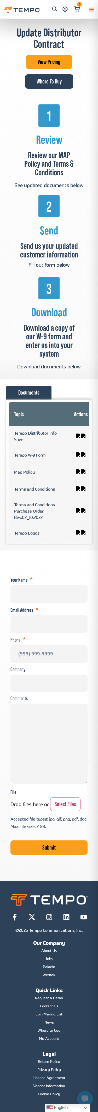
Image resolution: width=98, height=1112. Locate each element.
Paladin (49, 966)
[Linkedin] (66, 917)
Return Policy (49, 1061)
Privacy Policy (49, 1069)
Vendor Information (49, 1085)
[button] (91, 9)
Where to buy (49, 1030)
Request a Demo (49, 997)
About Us (49, 950)
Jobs (49, 958)
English (60, 1107)
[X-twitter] (31, 917)
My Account (49, 1038)
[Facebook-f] (14, 917)
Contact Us (49, 1005)
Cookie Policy (49, 1093)
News (49, 1022)
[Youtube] (83, 917)
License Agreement (49, 1077)
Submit (49, 847)
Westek (49, 974)
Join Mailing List (49, 1014)
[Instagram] (49, 917)
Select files (65, 804)
